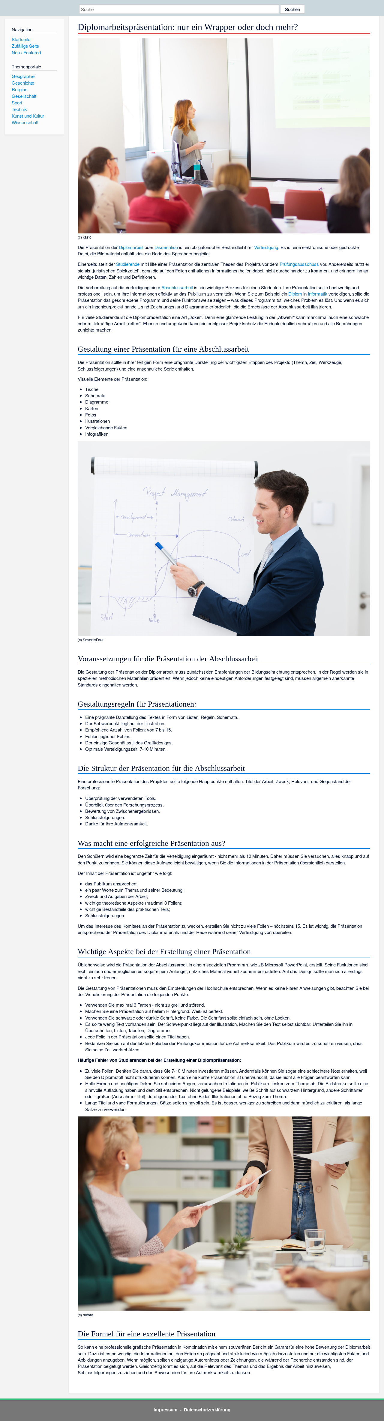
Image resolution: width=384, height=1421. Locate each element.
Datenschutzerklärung (207, 1409)
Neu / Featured (26, 52)
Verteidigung (266, 247)
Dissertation (166, 247)
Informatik (317, 293)
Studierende (128, 264)
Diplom (295, 293)
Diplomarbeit (131, 247)
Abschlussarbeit (177, 287)
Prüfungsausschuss (299, 264)
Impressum (166, 1409)
